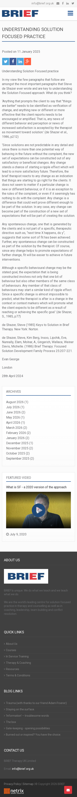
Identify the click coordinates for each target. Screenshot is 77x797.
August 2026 (15, 402)
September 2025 (17, 458)
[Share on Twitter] (5, 61)
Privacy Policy (12, 784)
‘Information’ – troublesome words (27, 715)
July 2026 (13, 407)
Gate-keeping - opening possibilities (28, 728)
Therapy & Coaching (18, 662)
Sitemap (28, 784)
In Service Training (17, 656)
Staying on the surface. (20, 709)
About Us (11, 643)
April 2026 (13, 422)
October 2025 (15, 453)
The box (11, 722)
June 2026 (13, 412)
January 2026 (15, 438)
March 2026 (14, 428)
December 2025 (17, 443)
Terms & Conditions (18, 675)
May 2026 (13, 417)
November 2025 (17, 448)
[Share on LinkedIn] (20, 61)
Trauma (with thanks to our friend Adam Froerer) (36, 703)
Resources (12, 669)
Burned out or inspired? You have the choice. (33, 734)
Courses (11, 650)
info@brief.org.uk (43, 3)
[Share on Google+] (27, 61)
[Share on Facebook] (12, 61)
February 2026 (16, 433)
